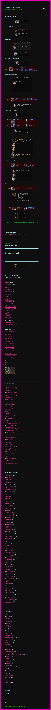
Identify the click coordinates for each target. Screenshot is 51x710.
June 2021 (8, 583)
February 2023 (9, 548)
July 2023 (8, 540)
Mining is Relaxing (9, 343)
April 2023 (8, 545)
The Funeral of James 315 (11, 353)
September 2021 (10, 578)
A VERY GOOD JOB (10, 404)
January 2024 (9, 529)
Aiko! (6, 364)
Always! (26, 222)
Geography (12, 223)
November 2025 (10, 491)
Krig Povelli (9, 653)
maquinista (8, 317)
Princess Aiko (9, 222)
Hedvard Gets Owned (11, 392)
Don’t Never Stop (9, 357)
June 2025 (8, 500)
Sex (7, 668)
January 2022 (9, 571)
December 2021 (10, 573)
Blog (6, 699)
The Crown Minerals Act (11, 324)
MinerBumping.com (10, 322)
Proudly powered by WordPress (19, 706)
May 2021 (8, 585)
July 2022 (8, 561)
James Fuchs (8, 294)
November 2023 (10, 533)
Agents (23, 222)
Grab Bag (8, 644)
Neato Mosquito (10, 406)
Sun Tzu (8, 672)
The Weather (9, 675)
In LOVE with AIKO (11, 437)
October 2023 (9, 534)
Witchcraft (9, 680)
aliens (7, 618)
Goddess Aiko (9, 399)
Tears (16, 223)
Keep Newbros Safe (9, 345)
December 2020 (10, 594)
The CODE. (7, 693)
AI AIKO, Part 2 (10, 430)
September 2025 (10, 494)
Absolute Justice (10, 402)
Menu (43, 8)
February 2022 (9, 569)
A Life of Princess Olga (10, 326)
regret (7, 661)
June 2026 (8, 479)
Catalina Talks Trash (11, 425)
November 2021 (10, 574)
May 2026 (8, 481)
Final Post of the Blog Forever (13, 429)
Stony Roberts (8, 291)
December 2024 (10, 510)
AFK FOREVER (9, 444)
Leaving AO (9, 390)
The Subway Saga (9, 341)
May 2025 (8, 501)
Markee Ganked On (9, 346)
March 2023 (9, 547)
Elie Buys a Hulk (10, 427)
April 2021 (8, 587)
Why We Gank (8, 334)
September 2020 (10, 599)
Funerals (8, 639)
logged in (13, 234)
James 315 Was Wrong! (11, 387)
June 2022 (8, 562)
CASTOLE (8, 626)
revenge (8, 663)
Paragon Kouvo (9, 310)
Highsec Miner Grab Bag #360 (13, 388)
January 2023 (9, 550)
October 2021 (9, 576)
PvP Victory (9, 397)
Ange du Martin (9, 305)
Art (7, 623)
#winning (8, 462)
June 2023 (8, 541)
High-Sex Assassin (11, 409)
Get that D (8, 411)
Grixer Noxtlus (8, 296)
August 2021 (9, 580)
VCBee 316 (7, 282)
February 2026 (9, 486)
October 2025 (9, 493)
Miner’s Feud (9, 442)
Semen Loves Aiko (10, 401)
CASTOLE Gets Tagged (11, 423)
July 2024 (8, 519)
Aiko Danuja (15, 277)
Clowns (8, 630)
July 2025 (8, 498)
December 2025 (10, 489)
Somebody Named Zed (10, 306)
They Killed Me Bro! (9, 331)
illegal (7, 647)
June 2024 (8, 521)
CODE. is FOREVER (9, 348)
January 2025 (9, 508)
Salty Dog (7, 340)
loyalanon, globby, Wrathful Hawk (14, 654)
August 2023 (9, 538)
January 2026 (9, 487)
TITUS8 (7, 293)
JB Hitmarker (8, 313)
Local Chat (8, 416)
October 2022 (9, 555)
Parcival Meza (8, 301)
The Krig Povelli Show (10, 352)
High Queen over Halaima (12, 449)
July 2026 (8, 477)
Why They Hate (8, 336)
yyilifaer (7, 298)
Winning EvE (9, 448)
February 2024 (9, 527)
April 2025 (8, 503)
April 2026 (8, 482)
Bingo (7, 625)
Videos (8, 679)
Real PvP (8, 451)
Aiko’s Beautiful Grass (11, 446)
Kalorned (7, 287)
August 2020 (9, 601)
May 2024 (8, 522)
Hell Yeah (7, 362)
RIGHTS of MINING (11, 458)
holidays (8, 646)
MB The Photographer (10, 308)
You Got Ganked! (9, 333)
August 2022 (9, 559)
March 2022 (9, 568)
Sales (7, 665)
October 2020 (9, 597)
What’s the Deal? (10, 453)
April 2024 (8, 524)
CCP (35, 222)
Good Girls (8, 642)
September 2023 (10, 536)
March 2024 (9, 526)
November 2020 (10, 595)
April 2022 (8, 566)
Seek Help (7, 360)
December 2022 (10, 552)
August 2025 (9, 496)
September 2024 (10, 515)
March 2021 (9, 588)
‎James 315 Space (12, 8)
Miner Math (9, 656)
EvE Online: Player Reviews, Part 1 (14, 434)
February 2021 (9, 590)
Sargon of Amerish (10, 666)
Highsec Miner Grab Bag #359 (13, 395)
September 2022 (10, 557)
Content (8, 632)
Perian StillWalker (9, 303)
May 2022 (8, 564)
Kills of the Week (10, 651)
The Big (8, 420)
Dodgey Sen (8, 312)
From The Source (10, 637)
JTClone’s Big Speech (10, 350)
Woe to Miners (8, 359)
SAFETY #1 (9, 460)
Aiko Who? (7, 702)
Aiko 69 (8, 435)
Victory (8, 677)
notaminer (9, 660)
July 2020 (8, 602)
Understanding (10, 413)
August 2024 (9, 517)
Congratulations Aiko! (10, 355)
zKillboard (7, 690)
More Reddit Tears (10, 418)
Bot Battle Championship (12, 415)
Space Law (8, 670)
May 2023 (8, 543)
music (7, 658)
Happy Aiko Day (10, 439)
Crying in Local (10, 432)
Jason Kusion (8, 289)
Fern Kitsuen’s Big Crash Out (13, 456)
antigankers (31, 222)
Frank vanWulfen (9, 300)
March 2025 (9, 505)
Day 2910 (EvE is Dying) (12, 463)
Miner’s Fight (9, 394)
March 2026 (9, 484)
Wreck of (8, 682)
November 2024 (10, 512)
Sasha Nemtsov (9, 286)
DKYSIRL (8, 455)
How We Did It (8, 338)
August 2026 (9, 475)
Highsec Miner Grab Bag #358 (13, 422)
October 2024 (9, 514)
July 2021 (8, 581)
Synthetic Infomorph (10, 315)
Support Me (9, 441)
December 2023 (10, 531)
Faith (7, 633)
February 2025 (9, 507)
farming (8, 635)
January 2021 (9, 592)
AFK (7, 614)
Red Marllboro (8, 284)
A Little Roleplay (10, 408)
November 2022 (10, 554)
